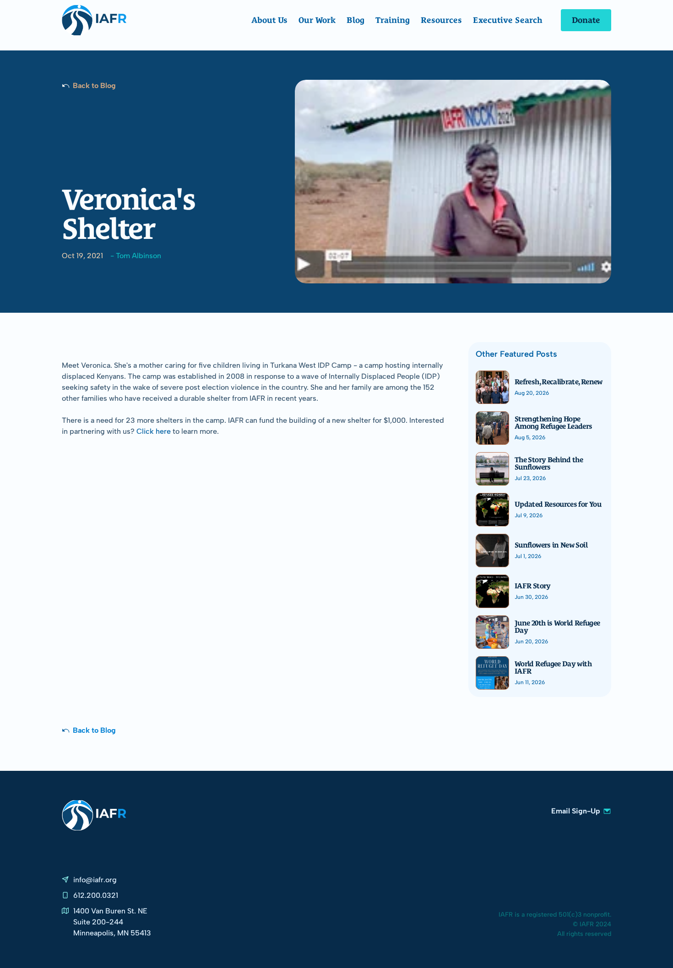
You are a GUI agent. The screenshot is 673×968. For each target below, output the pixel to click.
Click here (153, 431)
